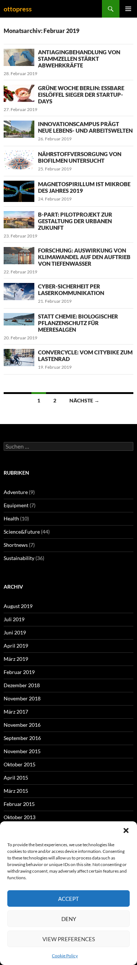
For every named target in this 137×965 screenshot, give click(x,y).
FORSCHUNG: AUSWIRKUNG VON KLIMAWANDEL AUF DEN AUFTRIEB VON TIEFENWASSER (84, 257)
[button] (126, 830)
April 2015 (16, 777)
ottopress (18, 9)
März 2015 (16, 791)
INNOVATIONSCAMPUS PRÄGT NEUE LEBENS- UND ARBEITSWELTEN (85, 127)
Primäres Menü (128, 9)
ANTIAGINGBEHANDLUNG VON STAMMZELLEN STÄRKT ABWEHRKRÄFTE (79, 59)
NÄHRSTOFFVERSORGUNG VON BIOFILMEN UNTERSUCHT (79, 157)
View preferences (68, 939)
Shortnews (16, 545)
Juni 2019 (15, 632)
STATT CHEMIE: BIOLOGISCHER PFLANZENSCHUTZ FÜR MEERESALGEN (78, 323)
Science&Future (22, 531)
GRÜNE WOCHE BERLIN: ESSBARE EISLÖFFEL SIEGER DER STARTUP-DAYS (81, 94)
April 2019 (16, 645)
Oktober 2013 (19, 817)
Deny (68, 919)
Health (11, 518)
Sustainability (19, 558)
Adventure (16, 492)
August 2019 (18, 606)
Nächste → (84, 400)
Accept (68, 898)
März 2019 (16, 659)
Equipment (16, 505)
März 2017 (16, 711)
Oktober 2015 (19, 764)
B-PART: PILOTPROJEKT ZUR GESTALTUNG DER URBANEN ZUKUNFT (75, 221)
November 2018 (22, 698)
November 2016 (22, 725)
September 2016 (22, 738)
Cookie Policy (65, 955)
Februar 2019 (19, 672)
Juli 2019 (14, 619)
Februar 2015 (19, 804)
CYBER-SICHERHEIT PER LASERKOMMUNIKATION (71, 289)
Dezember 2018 (22, 685)
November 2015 (22, 751)
